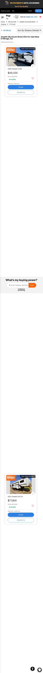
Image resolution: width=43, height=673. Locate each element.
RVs (13, 11)
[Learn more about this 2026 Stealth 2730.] (20, 56)
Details (20, 87)
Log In (30, 11)
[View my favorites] (40, 17)
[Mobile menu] (2, 17)
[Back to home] (8, 17)
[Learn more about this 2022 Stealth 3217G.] (20, 484)
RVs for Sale (12, 21)
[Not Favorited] (32, 78)
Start (32, 285)
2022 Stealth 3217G (15, 496)
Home (3, 21)
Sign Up (38, 11)
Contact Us (21, 92)
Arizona (3, 24)
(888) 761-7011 (31, 17)
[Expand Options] (33, 66)
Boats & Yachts (5, 11)
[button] (32, 669)
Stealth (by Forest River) (27, 21)
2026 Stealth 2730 (15, 69)
